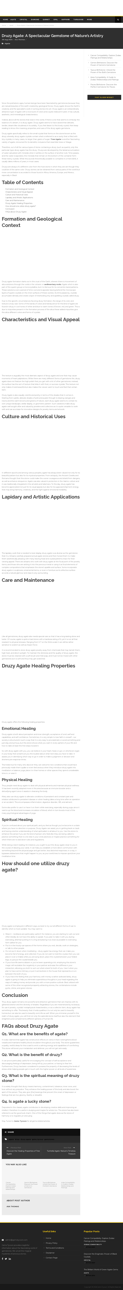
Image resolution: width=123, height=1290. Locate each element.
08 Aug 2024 (7, 39)
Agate (13, 19)
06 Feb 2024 (90, 1263)
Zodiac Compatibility (93, 1244)
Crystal (23, 19)
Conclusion (10, 209)
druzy (17, 1139)
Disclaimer (50, 1253)
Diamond (35, 19)
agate (11, 1139)
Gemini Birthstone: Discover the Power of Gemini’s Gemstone (31, 1185)
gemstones (49, 1139)
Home (5, 19)
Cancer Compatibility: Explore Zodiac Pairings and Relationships (11, 1186)
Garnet (46, 19)
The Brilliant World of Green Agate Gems (101, 1269)
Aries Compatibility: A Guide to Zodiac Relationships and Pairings (68, 1185)
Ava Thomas (20, 39)
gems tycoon (37, 1139)
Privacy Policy (51, 1243)
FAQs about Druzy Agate (16, 212)
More (89, 19)
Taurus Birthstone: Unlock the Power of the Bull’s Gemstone (50, 1184)
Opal (55, 19)
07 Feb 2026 (90, 1247)
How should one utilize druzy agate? (20, 206)
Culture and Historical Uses (16, 195)
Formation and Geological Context (19, 189)
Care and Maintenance (14, 200)
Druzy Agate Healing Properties (18, 203)
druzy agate (25, 1139)
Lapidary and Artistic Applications (19, 197)
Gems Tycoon (20, 1121)
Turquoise (78, 19)
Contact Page (52, 1258)
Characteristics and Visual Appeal (19, 192)
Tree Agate (56, 139)
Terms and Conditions (55, 1248)
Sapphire (66, 19)
